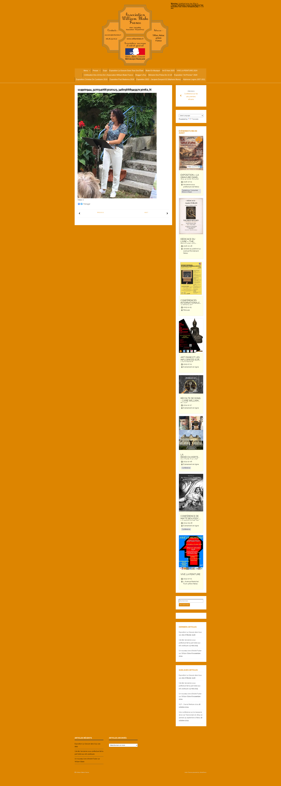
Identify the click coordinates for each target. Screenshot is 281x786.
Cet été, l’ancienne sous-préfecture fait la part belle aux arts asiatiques (189, 642)
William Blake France (82, 772)
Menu (86, 71)
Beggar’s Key (140, 75)
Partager (86, 204)
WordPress (203, 772)
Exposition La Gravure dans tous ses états (126, 71)
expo (105, 71)
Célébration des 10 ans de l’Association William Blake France (108, 75)
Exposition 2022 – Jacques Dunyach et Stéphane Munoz (158, 79)
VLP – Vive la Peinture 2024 (188, 704)
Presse (95, 71)
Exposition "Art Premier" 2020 (185, 75)
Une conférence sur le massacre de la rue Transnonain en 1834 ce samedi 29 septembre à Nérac (190, 715)
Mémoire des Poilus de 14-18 (160, 75)
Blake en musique (153, 71)
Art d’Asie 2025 (168, 71)
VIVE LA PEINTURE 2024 (187, 71)
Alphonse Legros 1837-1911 (194, 79)
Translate (195, 119)
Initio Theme (188, 772)
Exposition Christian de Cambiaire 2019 (91, 79)
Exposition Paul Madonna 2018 (122, 79)
